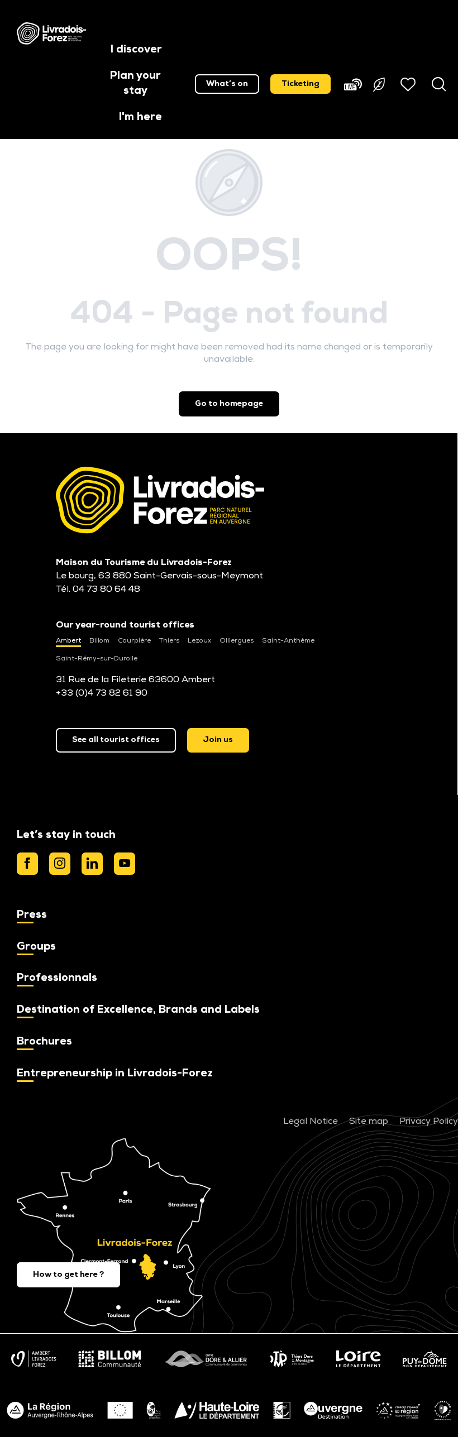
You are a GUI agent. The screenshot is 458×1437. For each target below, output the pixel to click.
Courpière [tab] (134, 641)
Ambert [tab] (68, 641)
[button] (136, 50)
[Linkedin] (92, 863)
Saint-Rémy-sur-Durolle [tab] (96, 658)
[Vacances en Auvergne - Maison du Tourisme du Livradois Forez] (51, 33)
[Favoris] (409, 84)
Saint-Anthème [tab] (288, 641)
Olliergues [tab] (237, 641)
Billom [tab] (99, 641)
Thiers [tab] (169, 641)
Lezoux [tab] (199, 641)
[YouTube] (124, 863)
